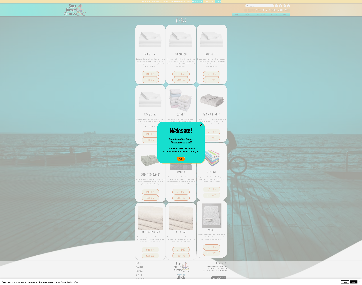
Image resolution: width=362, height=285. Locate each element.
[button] (201, 125)
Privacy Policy (74, 282)
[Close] (360, 281)
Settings (345, 282)
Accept (354, 282)
